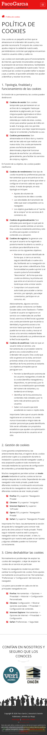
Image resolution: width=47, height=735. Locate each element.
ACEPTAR (24, 732)
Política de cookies (36, 729)
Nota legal (16, 719)
